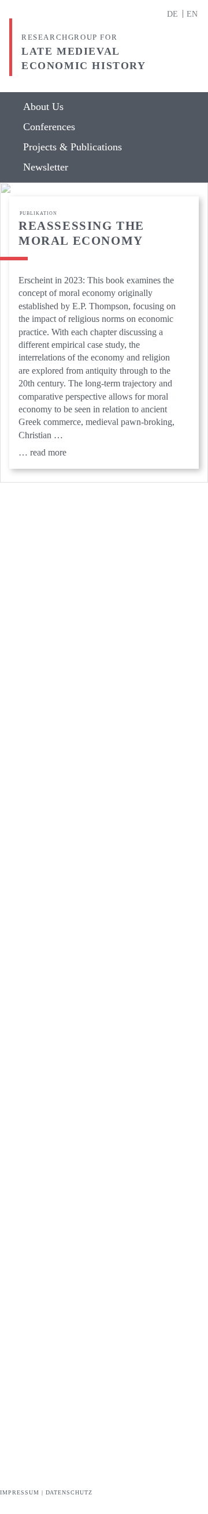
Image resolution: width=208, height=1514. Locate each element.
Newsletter (45, 167)
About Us (43, 106)
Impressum (19, 1492)
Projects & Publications (72, 147)
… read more (42, 452)
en (192, 13)
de (173, 13)
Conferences (49, 126)
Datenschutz (69, 1492)
